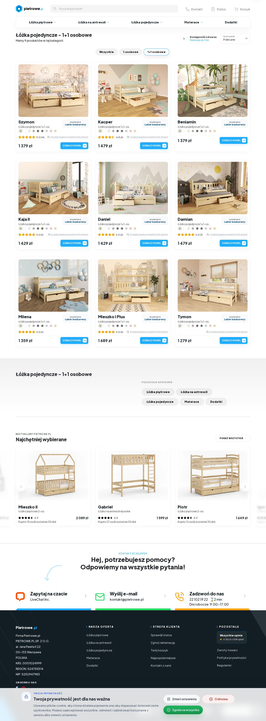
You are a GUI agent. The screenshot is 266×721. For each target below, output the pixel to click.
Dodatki (216, 401)
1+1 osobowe (156, 51)
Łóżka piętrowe (158, 392)
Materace (192, 401)
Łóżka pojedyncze (160, 401)
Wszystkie (106, 51)
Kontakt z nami (161, 665)
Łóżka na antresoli (194, 392)
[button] (23, 90)
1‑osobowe (130, 51)
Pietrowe (26, 627)
